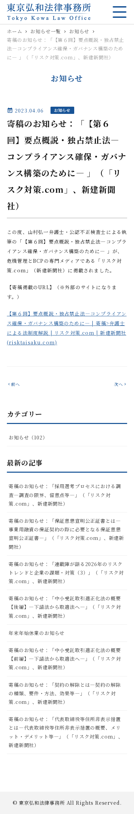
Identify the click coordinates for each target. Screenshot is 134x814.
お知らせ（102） (28, 437)
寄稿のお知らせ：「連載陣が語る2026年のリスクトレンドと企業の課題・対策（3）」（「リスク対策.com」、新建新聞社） (66, 573)
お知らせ (62, 110)
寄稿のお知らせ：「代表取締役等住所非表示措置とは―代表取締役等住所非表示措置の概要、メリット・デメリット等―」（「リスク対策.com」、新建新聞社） (66, 732)
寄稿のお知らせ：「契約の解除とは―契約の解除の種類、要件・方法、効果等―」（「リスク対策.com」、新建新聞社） (65, 693)
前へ (13, 384)
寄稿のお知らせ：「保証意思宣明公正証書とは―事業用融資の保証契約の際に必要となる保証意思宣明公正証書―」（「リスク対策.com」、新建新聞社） (66, 533)
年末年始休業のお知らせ (37, 632)
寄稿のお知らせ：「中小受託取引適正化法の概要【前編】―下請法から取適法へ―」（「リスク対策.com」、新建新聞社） (65, 659)
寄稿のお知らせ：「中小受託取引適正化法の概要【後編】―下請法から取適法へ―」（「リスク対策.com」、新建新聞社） (65, 607)
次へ (120, 384)
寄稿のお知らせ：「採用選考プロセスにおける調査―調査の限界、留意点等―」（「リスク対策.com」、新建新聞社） (65, 495)
